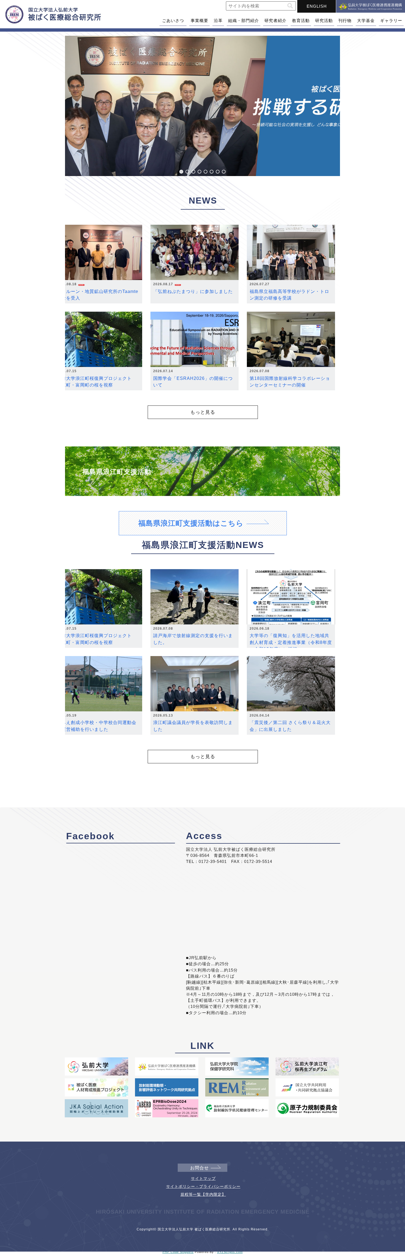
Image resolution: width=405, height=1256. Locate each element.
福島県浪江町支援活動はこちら (191, 523)
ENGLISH (317, 6)
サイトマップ (203, 1178)
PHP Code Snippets (178, 1252)
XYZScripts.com (230, 1252)
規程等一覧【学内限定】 (203, 1194)
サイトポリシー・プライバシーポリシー (203, 1186)
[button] (290, 6)
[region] (202, 106)
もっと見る (202, 412)
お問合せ (199, 1167)
